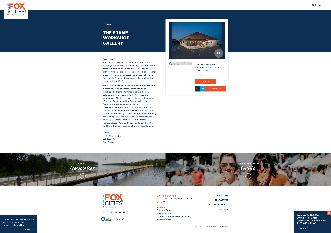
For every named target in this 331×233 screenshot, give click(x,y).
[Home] (113, 201)
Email (204, 81)
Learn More (19, 225)
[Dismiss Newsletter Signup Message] (329, 213)
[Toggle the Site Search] (320, 5)
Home (108, 24)
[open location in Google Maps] (180, 63)
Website (214, 89)
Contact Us (221, 200)
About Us (222, 195)
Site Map (223, 209)
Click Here (302, 229)
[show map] (202, 88)
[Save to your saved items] (197, 88)
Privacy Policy (224, 226)
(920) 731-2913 (202, 70)
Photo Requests (218, 205)
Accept (28, 229)
